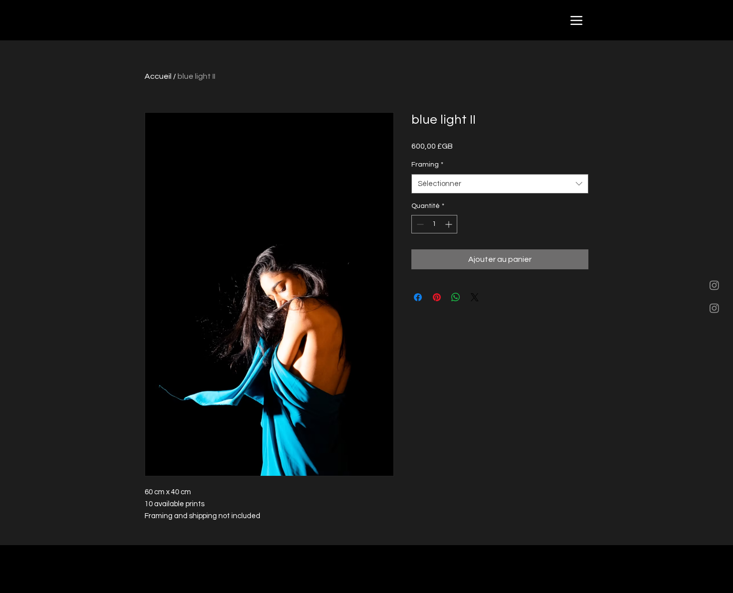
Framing (427, 164)
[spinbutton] (434, 224)
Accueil (158, 76)
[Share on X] (475, 297)
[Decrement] (419, 224)
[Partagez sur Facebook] (418, 297)
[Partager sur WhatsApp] (456, 297)
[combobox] (499, 184)
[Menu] (576, 20)
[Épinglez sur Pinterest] (437, 297)
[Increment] (449, 224)
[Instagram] (714, 285)
